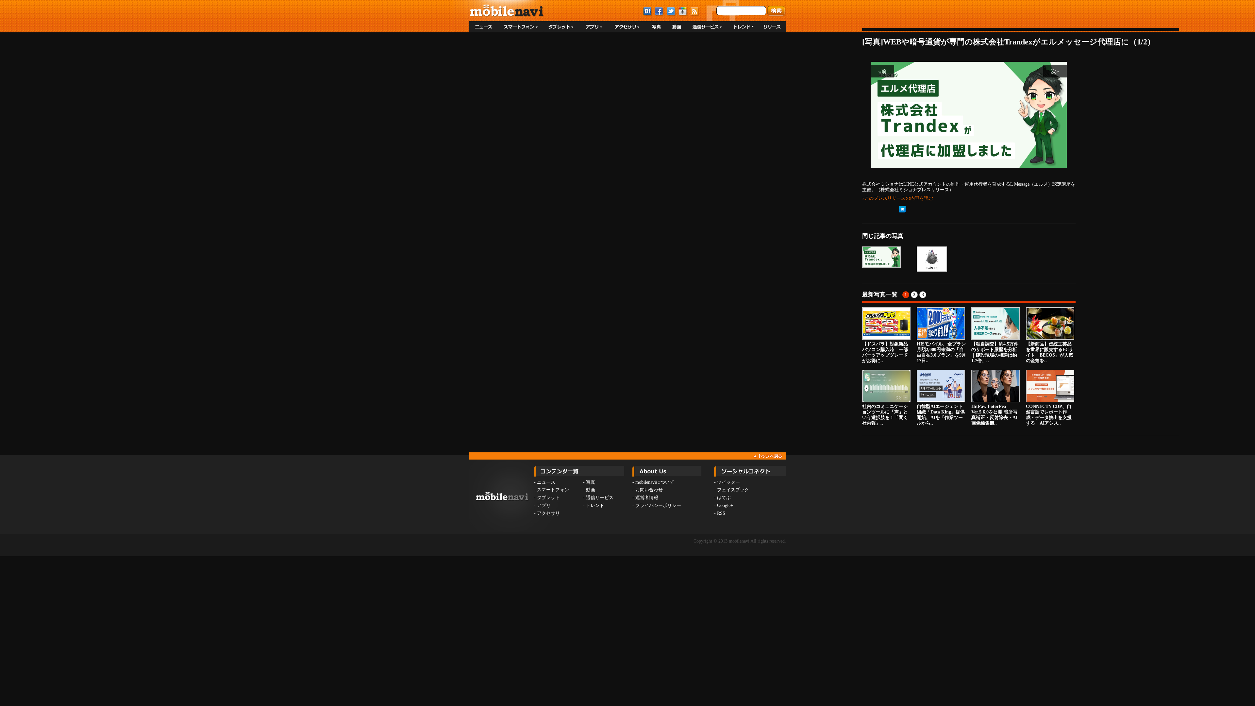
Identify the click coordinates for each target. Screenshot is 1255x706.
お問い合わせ (649, 489)
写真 (590, 482)
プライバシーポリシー (658, 505)
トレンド (595, 505)
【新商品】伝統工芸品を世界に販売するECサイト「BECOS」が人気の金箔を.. (1049, 352)
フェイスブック (733, 489)
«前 (882, 71)
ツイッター (728, 482)
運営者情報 (646, 497)
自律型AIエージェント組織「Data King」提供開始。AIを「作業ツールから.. (941, 414)
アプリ (544, 505)
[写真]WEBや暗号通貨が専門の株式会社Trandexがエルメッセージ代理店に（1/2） (1008, 42)
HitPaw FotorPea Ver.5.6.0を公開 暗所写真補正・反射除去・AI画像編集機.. (994, 414)
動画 (590, 489)
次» (1055, 71)
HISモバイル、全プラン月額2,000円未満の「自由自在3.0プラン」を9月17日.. (941, 352)
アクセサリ (548, 513)
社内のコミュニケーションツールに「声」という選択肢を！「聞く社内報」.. (885, 414)
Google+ (725, 505)
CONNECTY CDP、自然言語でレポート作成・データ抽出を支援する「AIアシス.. (1049, 414)
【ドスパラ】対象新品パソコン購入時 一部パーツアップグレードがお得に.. (885, 352)
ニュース (546, 482)
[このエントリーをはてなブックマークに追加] (902, 211)
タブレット (548, 497)
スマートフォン (553, 489)
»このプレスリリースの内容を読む (897, 198)
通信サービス (599, 497)
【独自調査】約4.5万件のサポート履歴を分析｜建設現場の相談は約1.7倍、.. (994, 352)
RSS (721, 513)
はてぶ (724, 497)
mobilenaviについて (654, 482)
